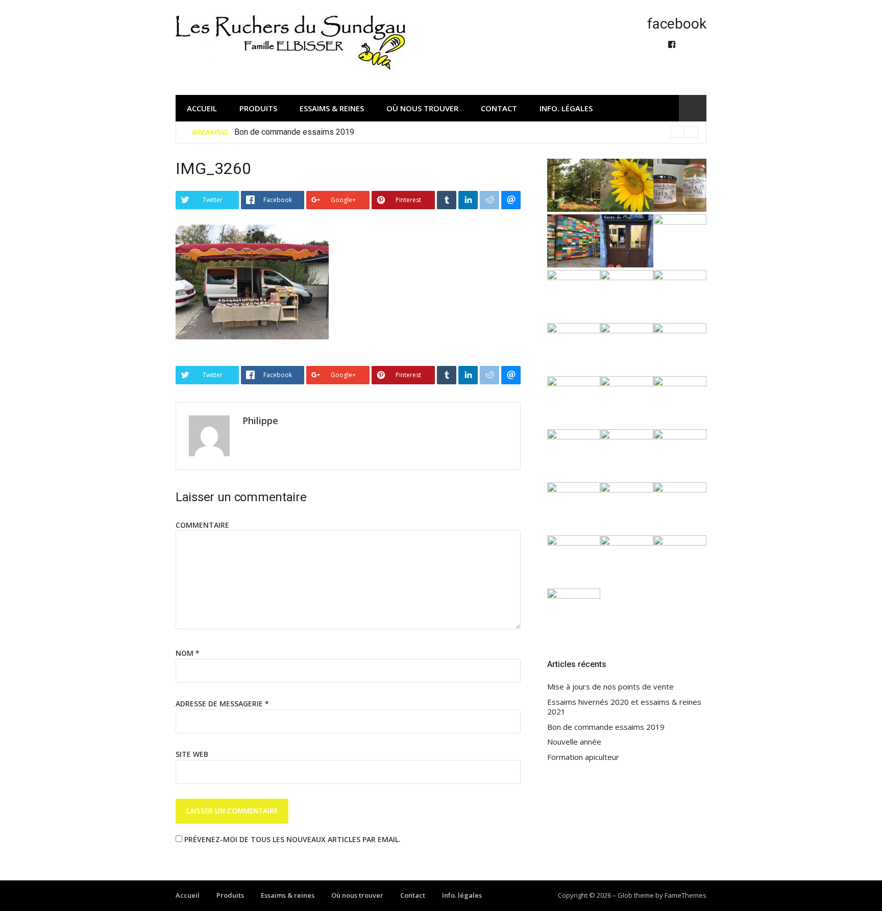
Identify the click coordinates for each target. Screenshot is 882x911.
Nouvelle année (574, 742)
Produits (258, 108)
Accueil (202, 108)
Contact (499, 108)
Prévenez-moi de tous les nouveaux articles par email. (292, 839)
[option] (466, 132)
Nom (188, 653)
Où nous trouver (422, 108)
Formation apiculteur (583, 757)
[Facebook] (672, 44)
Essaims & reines (332, 108)
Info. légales (566, 108)
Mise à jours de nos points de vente (610, 687)
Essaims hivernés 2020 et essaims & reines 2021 (624, 707)
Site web (192, 754)
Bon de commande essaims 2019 (294, 132)
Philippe (260, 420)
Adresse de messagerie (222, 703)
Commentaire (202, 525)
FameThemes (685, 895)
